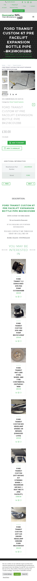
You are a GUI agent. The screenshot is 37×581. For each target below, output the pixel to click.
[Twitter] (25, 2)
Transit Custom (17, 65)
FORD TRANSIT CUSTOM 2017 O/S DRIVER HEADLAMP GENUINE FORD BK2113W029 (18, 536)
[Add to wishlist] (21, 297)
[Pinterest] (8, 94)
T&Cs (24, 6)
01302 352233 (11, 2)
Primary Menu (33, 16)
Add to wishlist (13, 148)
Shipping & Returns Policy (14, 6)
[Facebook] (22, 2)
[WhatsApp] (31, 2)
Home (3, 65)
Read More (6, 577)
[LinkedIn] (13, 94)
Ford (9, 65)
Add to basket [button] (16, 297)
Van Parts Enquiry (18, 11)
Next (30, 184)
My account (4, 6)
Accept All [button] (17, 574)
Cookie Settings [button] (7, 574)
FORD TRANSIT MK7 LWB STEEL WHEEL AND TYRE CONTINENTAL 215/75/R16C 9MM (19, 377)
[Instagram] (28, 2)
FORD (28, 175)
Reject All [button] (24, 574)
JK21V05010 (28, 167)
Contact (33, 6)
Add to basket (18, 143)
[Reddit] (16, 94)
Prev (7, 184)
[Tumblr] (10, 94)
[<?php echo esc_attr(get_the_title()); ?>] (18, 297)
